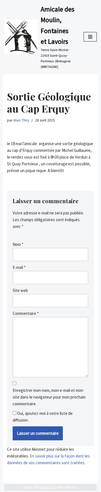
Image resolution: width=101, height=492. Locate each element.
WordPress (68, 487)
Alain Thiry (21, 120)
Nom (18, 244)
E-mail (19, 267)
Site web (20, 290)
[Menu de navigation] (90, 37)
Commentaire (26, 313)
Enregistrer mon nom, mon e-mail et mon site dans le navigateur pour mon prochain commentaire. (49, 397)
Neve (28, 487)
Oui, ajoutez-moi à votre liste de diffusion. (43, 417)
